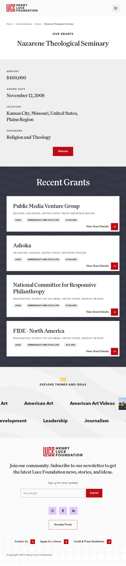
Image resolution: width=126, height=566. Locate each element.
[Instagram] (52, 511)
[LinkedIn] (73, 511)
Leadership (60, 421)
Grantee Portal (63, 524)
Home (9, 24)
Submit (94, 493)
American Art (35, 403)
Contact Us (21, 541)
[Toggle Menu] (115, 8)
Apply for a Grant (50, 541)
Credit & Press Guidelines (89, 541)
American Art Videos (89, 403)
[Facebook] (63, 511)
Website (60, 151)
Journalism (101, 421)
